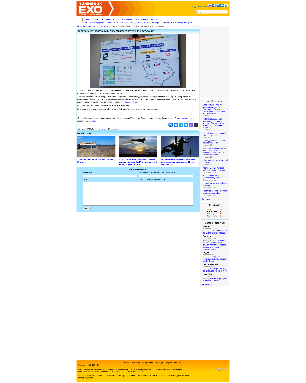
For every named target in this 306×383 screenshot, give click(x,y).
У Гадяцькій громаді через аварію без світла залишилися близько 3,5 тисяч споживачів (178, 162)
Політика (93, 23)
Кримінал (102, 23)
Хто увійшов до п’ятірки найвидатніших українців (214, 169)
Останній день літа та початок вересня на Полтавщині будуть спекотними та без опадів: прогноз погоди (214, 109)
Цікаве (166, 23)
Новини (87, 19)
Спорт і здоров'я (154, 23)
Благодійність (188, 23)
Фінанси (111, 23)
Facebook (91, 121)
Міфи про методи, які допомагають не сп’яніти (215, 270)
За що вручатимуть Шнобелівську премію (212, 177)
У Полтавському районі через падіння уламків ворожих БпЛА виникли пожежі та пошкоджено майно (138, 162)
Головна (81, 26)
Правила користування (157, 362)
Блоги (136, 19)
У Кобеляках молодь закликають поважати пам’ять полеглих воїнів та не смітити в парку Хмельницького (215, 245)
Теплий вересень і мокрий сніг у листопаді (214, 134)
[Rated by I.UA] (223, 371)
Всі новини (206, 199)
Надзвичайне (122, 23)
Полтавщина (103, 129)
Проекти (153, 19)
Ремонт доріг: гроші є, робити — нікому (215, 280)
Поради (144, 19)
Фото (102, 19)
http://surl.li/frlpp (130, 102)
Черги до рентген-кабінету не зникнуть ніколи (214, 142)
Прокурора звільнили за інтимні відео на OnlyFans (214, 259)
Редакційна (176, 23)
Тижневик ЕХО (112, 19)
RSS (180, 362)
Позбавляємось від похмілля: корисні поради (215, 232)
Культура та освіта (138, 23)
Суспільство (81, 23)
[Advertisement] (214, 62)
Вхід (194, 7)
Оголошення (126, 19)
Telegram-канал (182, 118)
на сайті (135, 362)
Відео (95, 19)
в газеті (142, 362)
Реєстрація (202, 7)
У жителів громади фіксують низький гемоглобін (215, 192)
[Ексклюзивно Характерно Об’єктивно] (90, 8)
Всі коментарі (207, 285)
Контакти (173, 362)
